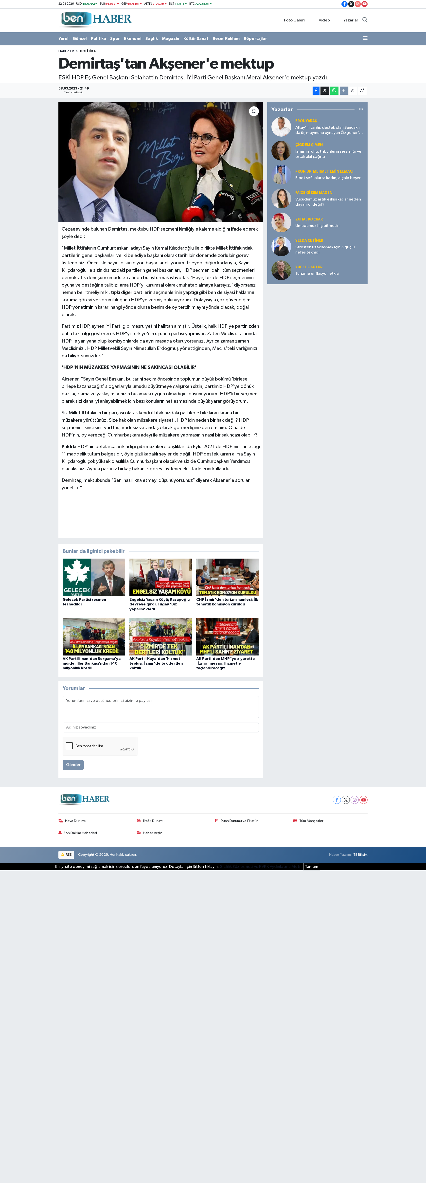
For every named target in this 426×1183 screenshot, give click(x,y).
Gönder (73, 765)
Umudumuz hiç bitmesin (317, 226)
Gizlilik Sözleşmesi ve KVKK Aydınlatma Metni (260, 867)
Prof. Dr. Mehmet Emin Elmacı (324, 171)
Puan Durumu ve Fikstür (239, 821)
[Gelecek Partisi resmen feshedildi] (94, 577)
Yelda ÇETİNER (309, 240)
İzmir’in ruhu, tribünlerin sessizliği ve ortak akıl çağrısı (328, 154)
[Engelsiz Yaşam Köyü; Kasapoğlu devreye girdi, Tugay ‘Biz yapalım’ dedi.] (160, 577)
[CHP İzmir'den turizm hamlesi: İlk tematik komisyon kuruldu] (227, 577)
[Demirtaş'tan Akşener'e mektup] (160, 162)
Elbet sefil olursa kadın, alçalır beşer (328, 178)
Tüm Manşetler (311, 821)
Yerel (63, 38)
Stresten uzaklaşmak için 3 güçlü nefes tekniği (325, 250)
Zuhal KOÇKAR (309, 219)
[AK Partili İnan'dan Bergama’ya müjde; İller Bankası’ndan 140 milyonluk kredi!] (94, 637)
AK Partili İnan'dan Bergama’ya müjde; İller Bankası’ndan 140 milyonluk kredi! (92, 663)
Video (324, 20)
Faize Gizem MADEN (313, 193)
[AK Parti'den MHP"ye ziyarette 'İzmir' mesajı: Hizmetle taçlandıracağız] (227, 637)
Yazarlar (350, 20)
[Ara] (365, 20)
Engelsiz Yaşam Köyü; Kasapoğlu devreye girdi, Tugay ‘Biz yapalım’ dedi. (159, 604)
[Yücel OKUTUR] (281, 270)
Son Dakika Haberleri (80, 833)
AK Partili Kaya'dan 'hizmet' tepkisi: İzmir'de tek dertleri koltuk (156, 663)
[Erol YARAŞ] (281, 127)
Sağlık (151, 38)
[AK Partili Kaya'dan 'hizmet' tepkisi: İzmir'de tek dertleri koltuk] (160, 637)
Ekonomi (132, 38)
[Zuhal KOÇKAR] (281, 222)
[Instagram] (355, 800)
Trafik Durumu (153, 821)
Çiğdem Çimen (309, 145)
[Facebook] (337, 800)
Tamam (311, 867)
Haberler (66, 51)
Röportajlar (255, 38)
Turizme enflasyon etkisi (317, 274)
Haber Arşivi (152, 833)
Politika (98, 38)
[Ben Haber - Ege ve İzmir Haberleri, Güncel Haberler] (95, 20)
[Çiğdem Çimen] (281, 151)
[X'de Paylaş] (324, 91)
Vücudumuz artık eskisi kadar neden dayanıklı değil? (328, 202)
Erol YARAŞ (306, 121)
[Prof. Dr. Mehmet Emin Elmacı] (281, 175)
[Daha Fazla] (344, 91)
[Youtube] (363, 800)
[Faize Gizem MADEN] (281, 199)
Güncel (80, 38)
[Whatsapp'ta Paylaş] (334, 91)
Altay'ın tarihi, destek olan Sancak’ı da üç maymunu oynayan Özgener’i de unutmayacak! (327, 131)
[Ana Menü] (365, 39)
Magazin (170, 38)
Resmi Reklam (226, 38)
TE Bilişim (360, 854)
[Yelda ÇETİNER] (281, 246)
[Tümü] (361, 110)
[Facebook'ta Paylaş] (316, 91)
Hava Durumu (75, 821)
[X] (346, 800)
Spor (115, 38)
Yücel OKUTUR (308, 267)
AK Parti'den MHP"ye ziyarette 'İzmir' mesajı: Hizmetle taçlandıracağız (225, 663)
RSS (68, 854)
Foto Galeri (294, 20)
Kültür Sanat (196, 38)
